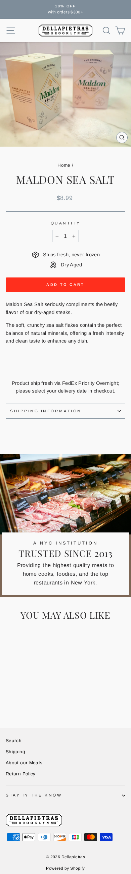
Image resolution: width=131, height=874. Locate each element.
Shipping (15, 751)
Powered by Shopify (65, 868)
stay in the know (34, 795)
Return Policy (21, 773)
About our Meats (24, 762)
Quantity (65, 223)
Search (13, 740)
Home (63, 165)
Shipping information (46, 411)
